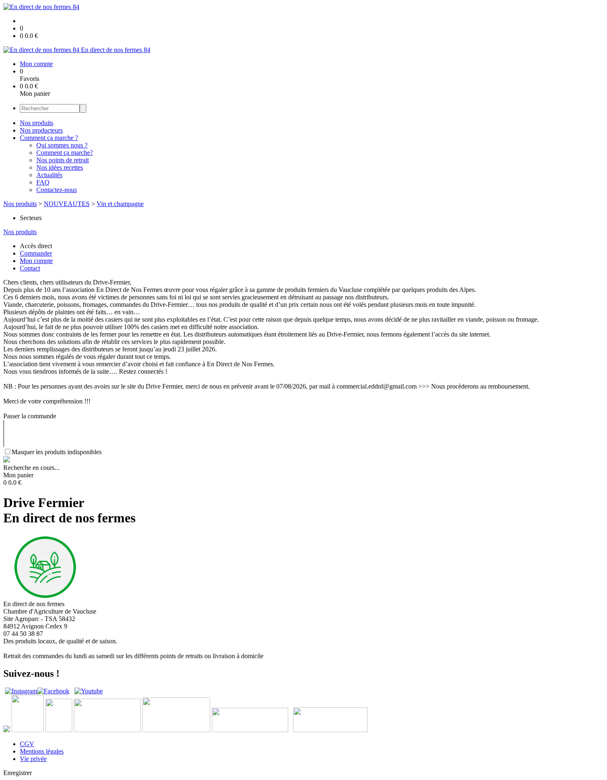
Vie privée (33, 758)
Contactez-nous (56, 189)
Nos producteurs (41, 130)
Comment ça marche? (64, 152)
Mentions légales (42, 751)
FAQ (43, 182)
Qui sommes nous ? (62, 145)
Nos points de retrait (62, 160)
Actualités (49, 174)
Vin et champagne (120, 203)
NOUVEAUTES (67, 203)
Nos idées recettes (59, 167)
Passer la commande (29, 416)
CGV (27, 743)
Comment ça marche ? (49, 137)
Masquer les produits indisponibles (57, 451)
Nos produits (36, 122)
